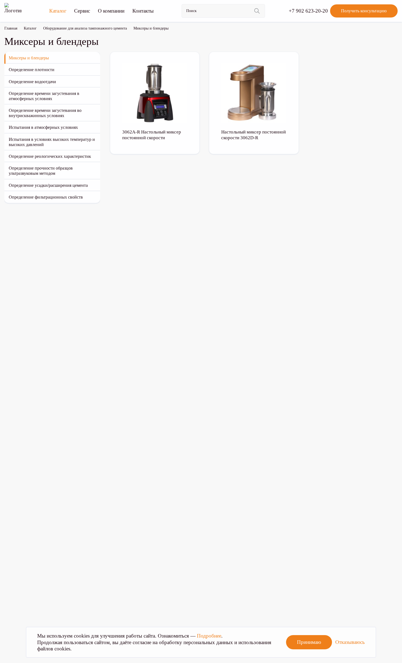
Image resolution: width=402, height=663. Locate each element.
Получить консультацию (364, 10)
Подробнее (209, 636)
